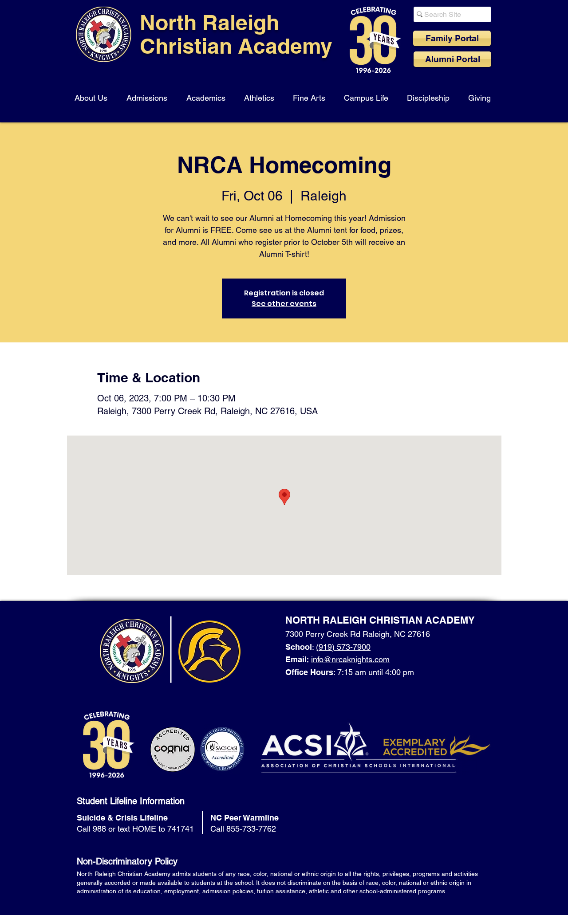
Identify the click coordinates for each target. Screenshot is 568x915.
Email (296, 659)
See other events (284, 303)
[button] (92, 94)
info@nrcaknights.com (350, 659)
